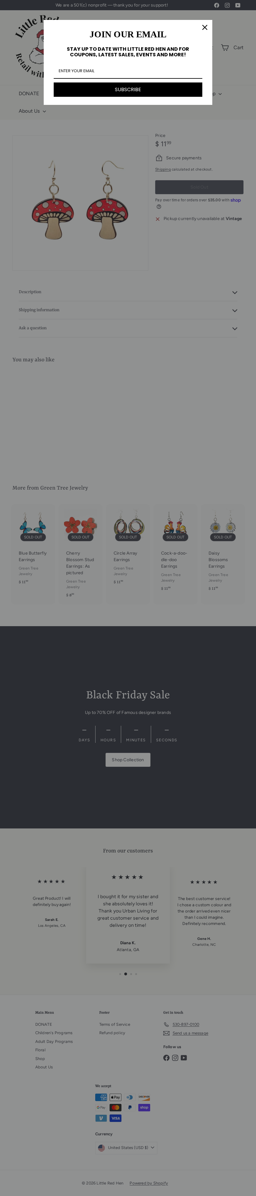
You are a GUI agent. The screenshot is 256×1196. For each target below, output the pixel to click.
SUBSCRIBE (128, 89)
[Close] (204, 27)
